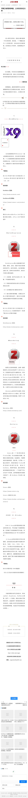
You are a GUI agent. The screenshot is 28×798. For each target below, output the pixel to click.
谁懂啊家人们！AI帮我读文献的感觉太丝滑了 (7, 704)
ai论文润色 (15, 794)
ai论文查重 (14, 2)
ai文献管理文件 (14, 5)
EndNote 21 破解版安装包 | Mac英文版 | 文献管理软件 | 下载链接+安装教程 (7, 735)
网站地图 (14, 793)
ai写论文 (22, 793)
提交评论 (23, 781)
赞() (14, 698)
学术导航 (18, 793)
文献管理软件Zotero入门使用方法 (21, 704)
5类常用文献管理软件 (19, 749)
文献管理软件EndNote (19, 734)
